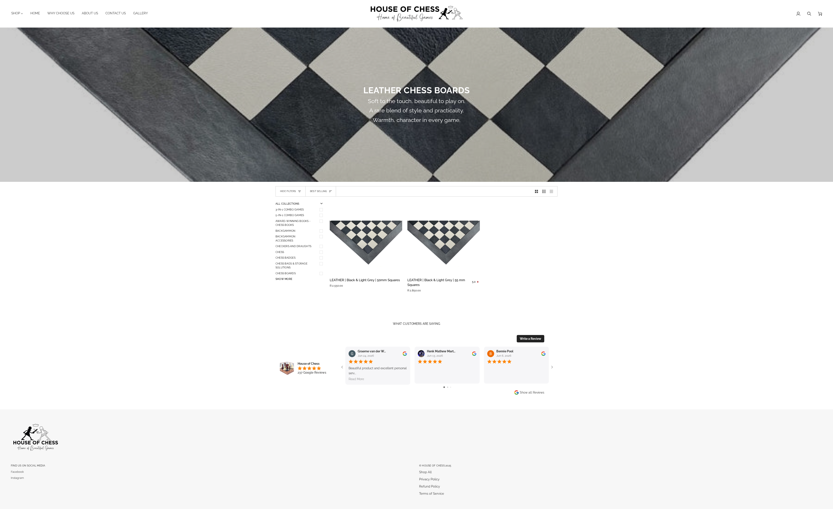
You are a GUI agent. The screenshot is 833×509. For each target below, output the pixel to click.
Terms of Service (431, 493)
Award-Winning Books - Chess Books (292, 223)
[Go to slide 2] (447, 387)
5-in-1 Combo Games (289, 215)
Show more (283, 279)
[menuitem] (19, 13)
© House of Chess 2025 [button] (435, 465)
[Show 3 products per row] (544, 191)
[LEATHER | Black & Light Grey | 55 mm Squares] (443, 238)
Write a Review (530, 338)
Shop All (425, 472)
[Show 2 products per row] (536, 191)
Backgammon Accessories (285, 238)
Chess (279, 252)
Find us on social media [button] (28, 465)
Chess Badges (285, 257)
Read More (356, 379)
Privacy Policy (429, 479)
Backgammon (285, 230)
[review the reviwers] (405, 353)
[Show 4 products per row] (553, 191)
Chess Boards (285, 273)
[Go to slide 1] (444, 387)
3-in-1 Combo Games (289, 209)
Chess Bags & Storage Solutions (291, 265)
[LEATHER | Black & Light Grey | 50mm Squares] (366, 238)
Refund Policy (429, 486)
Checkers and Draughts (293, 246)
